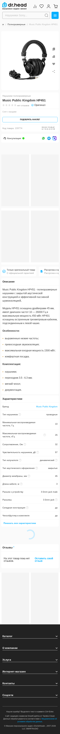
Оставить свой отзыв (44, 559)
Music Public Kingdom (47, 406)
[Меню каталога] (55, 15)
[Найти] (46, 15)
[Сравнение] (35, 6)
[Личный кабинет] (48, 6)
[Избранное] (41, 6)
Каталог (7, 636)
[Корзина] (55, 6)
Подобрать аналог (30, 119)
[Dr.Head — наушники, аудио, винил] (14, 6)
